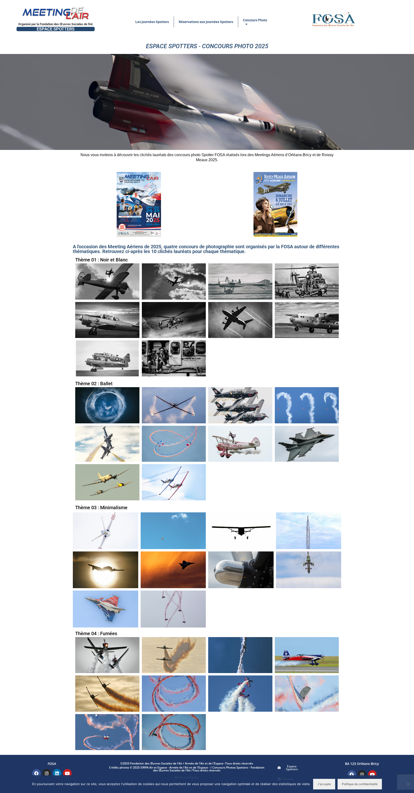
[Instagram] (46, 773)
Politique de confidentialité (360, 784)
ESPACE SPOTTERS (56, 28)
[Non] (408, 784)
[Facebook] (36, 773)
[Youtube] (67, 773)
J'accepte (324, 784)
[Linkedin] (57, 773)
